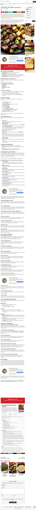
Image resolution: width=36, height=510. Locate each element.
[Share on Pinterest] (2, 12)
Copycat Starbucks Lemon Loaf (30, 71)
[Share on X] (15, 12)
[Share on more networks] (23, 12)
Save (13, 68)
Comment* (3, 487)
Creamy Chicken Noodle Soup (21, 474)
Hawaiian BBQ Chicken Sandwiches (28, 55)
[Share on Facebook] (7, 12)
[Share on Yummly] (19, 12)
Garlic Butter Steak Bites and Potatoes (13, 476)
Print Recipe (21, 412)
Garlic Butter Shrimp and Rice (11, 381)
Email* (14, 495)
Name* (2, 495)
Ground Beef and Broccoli (4, 476)
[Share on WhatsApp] (11, 12)
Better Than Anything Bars (29, 37)
